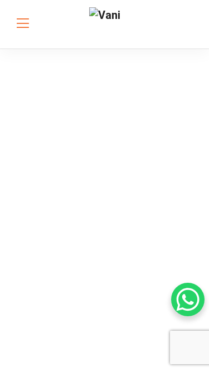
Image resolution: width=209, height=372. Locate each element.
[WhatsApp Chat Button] (188, 299)
